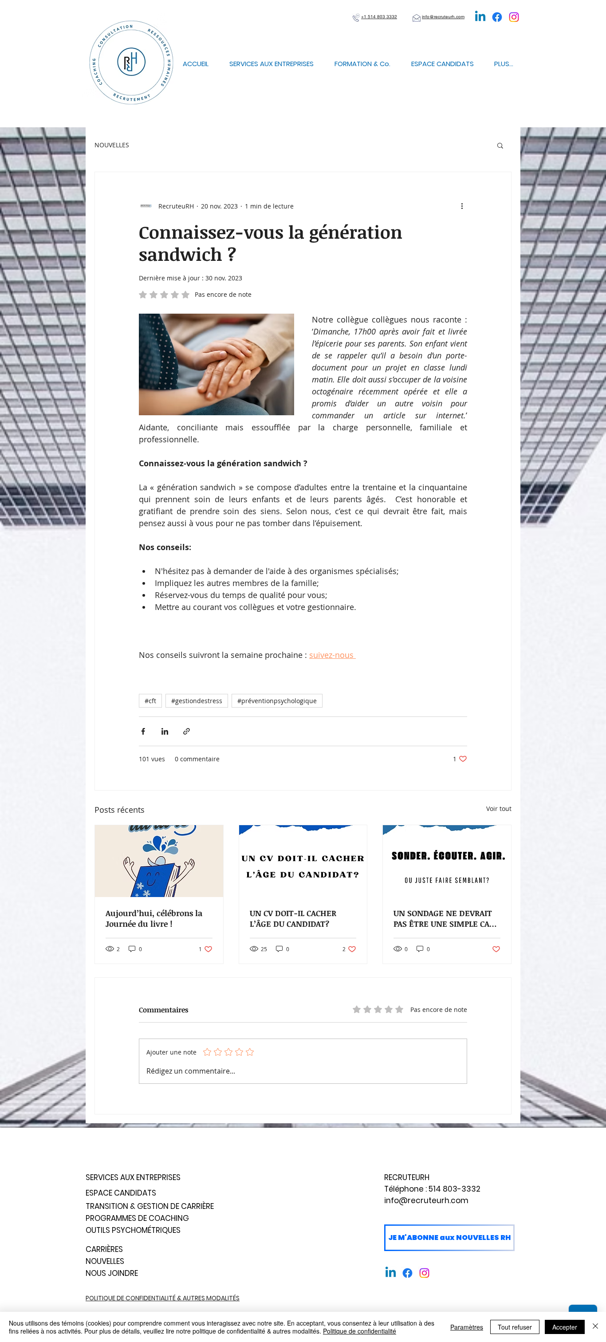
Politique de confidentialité (359, 1330)
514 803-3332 (454, 1189)
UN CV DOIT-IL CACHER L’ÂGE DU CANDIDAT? (293, 918)
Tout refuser (515, 1326)
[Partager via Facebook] (143, 731)
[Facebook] (497, 17)
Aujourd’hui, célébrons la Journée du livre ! (154, 918)
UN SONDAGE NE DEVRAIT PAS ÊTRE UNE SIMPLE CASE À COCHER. (446, 918)
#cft (150, 701)
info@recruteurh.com (426, 1200)
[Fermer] (595, 1327)
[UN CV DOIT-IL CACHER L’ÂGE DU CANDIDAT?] (303, 861)
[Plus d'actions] (461, 206)
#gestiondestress (196, 701)
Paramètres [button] (466, 1326)
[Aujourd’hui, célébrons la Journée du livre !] (159, 861)
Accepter (564, 1326)
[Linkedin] (480, 17)
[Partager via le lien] (186, 731)
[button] (500, 145)
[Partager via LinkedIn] (165, 731)
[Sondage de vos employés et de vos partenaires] (447, 861)
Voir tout (499, 808)
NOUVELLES (111, 145)
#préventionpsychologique (277, 701)
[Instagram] (514, 17)
